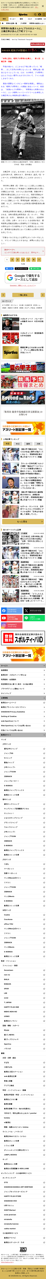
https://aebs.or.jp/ (7, 1262)
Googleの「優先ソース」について (22, 285)
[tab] (4, 19)
